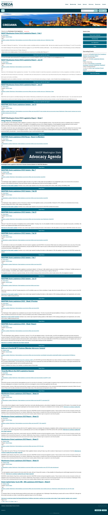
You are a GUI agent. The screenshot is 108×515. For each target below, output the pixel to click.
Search (96, 10)
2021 (70, 355)
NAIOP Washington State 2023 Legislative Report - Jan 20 (21, 60)
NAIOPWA (5, 373)
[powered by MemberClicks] (54, 513)
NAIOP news (40, 111)
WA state (14, 113)
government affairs (27, 40)
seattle (50, 355)
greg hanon (34, 40)
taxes (74, 111)
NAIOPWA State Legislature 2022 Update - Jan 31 (18, 279)
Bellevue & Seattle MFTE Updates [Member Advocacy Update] (23, 348)
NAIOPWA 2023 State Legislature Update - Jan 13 (18, 104)
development (55, 467)
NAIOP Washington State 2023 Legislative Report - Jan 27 (21, 85)
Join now (98, 510)
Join (3, 10)
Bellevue (73, 355)
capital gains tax (63, 488)
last (15, 501)
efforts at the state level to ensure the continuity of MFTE (21, 359)
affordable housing (61, 355)
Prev (7, 501)
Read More (41, 134)
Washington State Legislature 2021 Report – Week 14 (20, 393)
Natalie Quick (46, 355)
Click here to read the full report (41, 55)
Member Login (102, 10)
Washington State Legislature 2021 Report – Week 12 (20, 416)
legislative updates (5, 40)
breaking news (4, 113)
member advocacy (41, 40)
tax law (79, 111)
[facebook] (104, 506)
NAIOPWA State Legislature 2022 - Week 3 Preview (19, 301)
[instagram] (101, 506)
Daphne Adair (6, 172)
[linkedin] (99, 506)
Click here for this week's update (9, 185)
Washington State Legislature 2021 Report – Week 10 (20, 461)
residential (54, 355)
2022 (47, 143)
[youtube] (106, 506)
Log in (104, 510)
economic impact (55, 111)
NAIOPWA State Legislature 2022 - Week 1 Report (18, 324)
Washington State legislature (16, 40)
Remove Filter (26, 31)
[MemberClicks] (7, 7)
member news (42, 143)
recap (2, 143)
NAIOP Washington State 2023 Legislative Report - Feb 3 (21, 33)
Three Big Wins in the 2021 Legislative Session (17, 371)
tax (76, 111)
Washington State (49, 40)
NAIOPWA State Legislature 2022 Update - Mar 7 (18, 170)
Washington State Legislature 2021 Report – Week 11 (19, 439)
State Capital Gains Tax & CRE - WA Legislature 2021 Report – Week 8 (25, 482)
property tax (70, 111)
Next (12, 501)
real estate (44, 400)
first (3, 501)
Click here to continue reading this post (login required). (15, 342)
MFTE (47, 377)
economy (10, 113)
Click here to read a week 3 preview (10, 316)
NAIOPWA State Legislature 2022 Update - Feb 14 (18, 233)
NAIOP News (9, 36)
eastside (67, 355)
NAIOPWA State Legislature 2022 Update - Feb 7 (18, 257)
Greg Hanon (5, 35)
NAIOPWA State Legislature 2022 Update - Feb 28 (19, 191)
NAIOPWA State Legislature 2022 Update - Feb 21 (18, 212)
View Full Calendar (95, 73)
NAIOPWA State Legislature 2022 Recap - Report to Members (22, 137)
